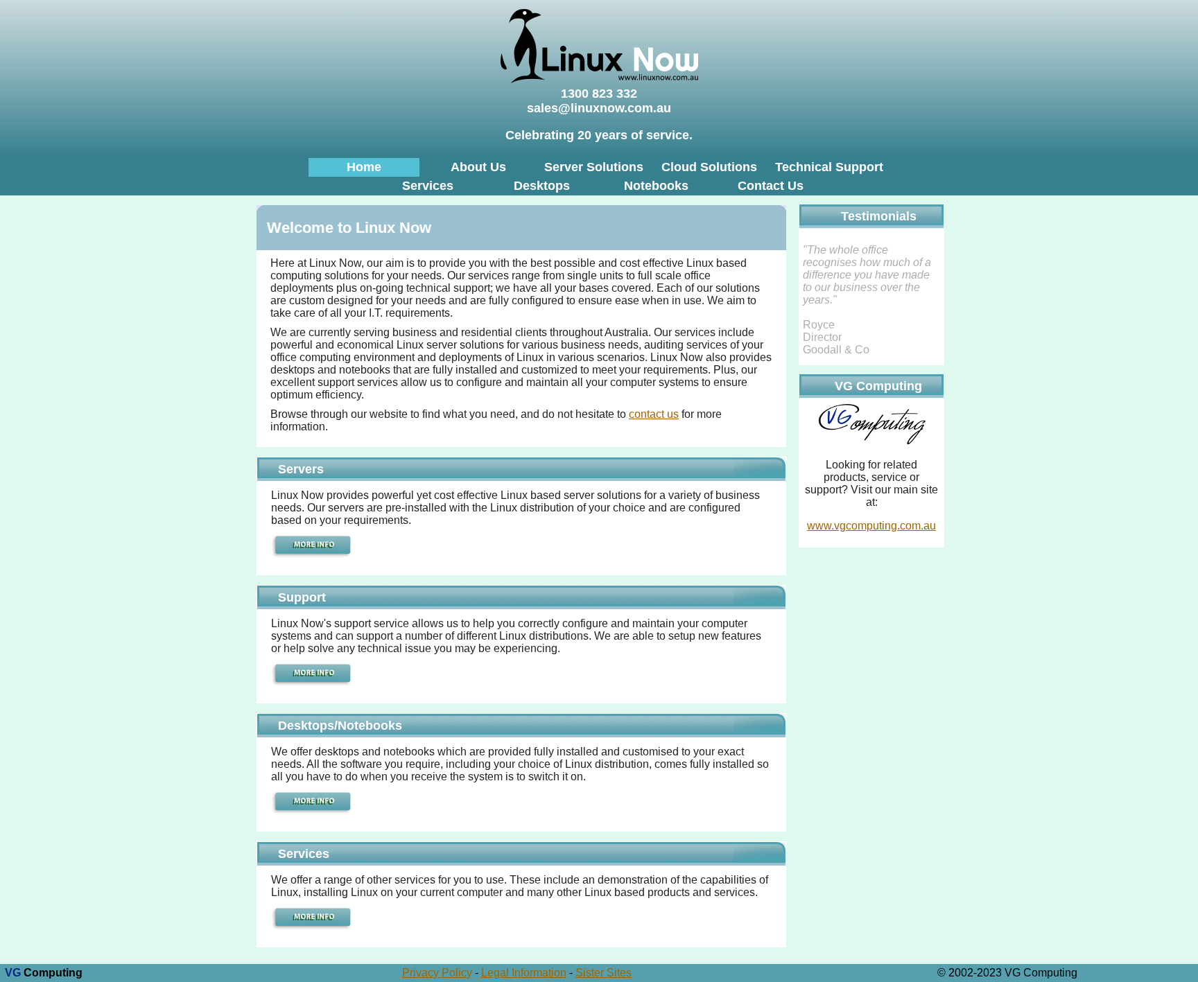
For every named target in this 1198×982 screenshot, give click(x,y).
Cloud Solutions (709, 167)
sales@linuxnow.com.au (599, 108)
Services (427, 186)
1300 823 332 (599, 93)
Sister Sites (603, 973)
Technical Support (829, 167)
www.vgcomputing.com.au (871, 526)
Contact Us (771, 186)
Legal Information (523, 973)
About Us (478, 167)
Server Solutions (593, 167)
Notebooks (656, 186)
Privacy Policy (437, 973)
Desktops (542, 186)
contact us (654, 414)
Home (364, 167)
